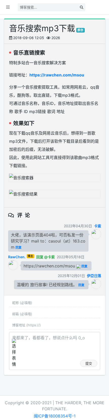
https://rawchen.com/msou (56, 74)
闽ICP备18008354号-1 (55, 415)
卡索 (97, 226)
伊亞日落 (94, 275)
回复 (18, 247)
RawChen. (17, 257)
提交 (88, 363)
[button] (8, 7)
